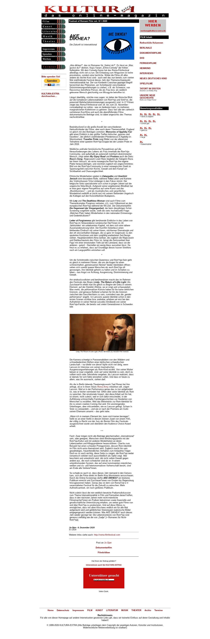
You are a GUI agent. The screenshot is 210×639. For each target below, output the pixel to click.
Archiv (148, 610)
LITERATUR (112, 610)
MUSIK (124, 610)
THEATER (136, 610)
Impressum (78, 610)
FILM (89, 610)
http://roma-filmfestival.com (107, 535)
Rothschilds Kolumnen (151, 43)
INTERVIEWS (146, 73)
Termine (158, 610)
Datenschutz (63, 610)
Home (50, 610)
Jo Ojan (108, 542)
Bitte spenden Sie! (51, 76)
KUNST (99, 610)
